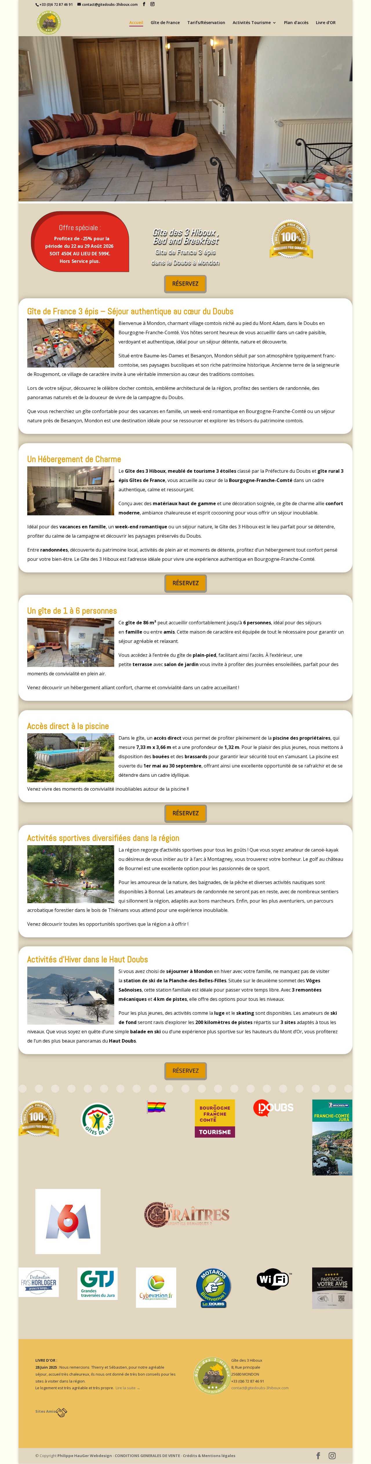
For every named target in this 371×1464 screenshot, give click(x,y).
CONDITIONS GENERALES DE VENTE (147, 1455)
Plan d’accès (296, 23)
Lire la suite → (128, 1387)
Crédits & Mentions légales (209, 1455)
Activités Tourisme (252, 23)
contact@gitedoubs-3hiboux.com (260, 1387)
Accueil (136, 23)
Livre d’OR (326, 23)
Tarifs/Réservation (206, 23)
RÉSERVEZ (185, 283)
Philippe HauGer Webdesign (84, 1455)
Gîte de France (165, 23)
